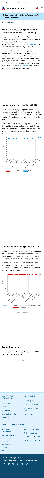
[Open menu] (41, 8)
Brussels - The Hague (32, 429)
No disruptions (6, 2)
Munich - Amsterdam (32, 437)
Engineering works (9, 414)
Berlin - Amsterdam (31, 433)
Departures (6, 406)
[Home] (3, 22)
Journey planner (30, 401)
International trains (31, 404)
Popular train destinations (13, 424)
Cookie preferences (30, 460)
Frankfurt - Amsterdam (32, 440)
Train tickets (28, 414)
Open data (12, 460)
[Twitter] (4, 464)
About (5, 460)
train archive (32, 44)
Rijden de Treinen (19, 458)
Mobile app (6, 403)
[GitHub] (27, 464)
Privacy (20, 460)
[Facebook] (9, 464)
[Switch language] (37, 8)
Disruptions (6, 410)
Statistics (10, 22)
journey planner (24, 66)
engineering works (16, 2)
